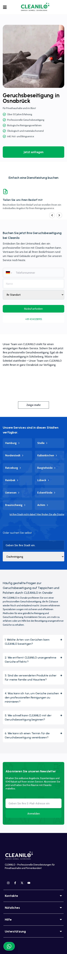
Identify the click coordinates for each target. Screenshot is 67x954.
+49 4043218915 (33, 319)
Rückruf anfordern (33, 308)
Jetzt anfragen (33, 152)
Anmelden (33, 813)
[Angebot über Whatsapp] (9, 946)
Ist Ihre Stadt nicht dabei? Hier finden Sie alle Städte (37, 514)
